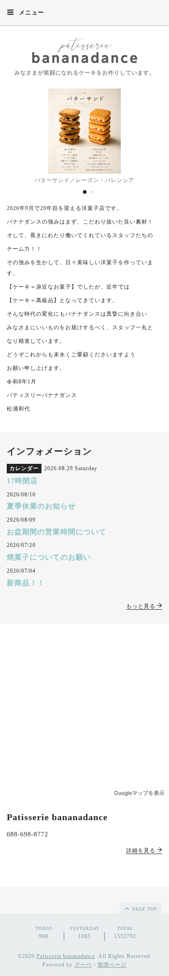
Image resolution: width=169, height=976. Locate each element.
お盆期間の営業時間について (56, 532)
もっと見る (141, 606)
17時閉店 (22, 481)
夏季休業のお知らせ (41, 506)
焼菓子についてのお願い (49, 557)
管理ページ (112, 965)
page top (144, 908)
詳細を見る (141, 850)
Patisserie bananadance (66, 956)
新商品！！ (26, 583)
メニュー (30, 12)
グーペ (83, 965)
